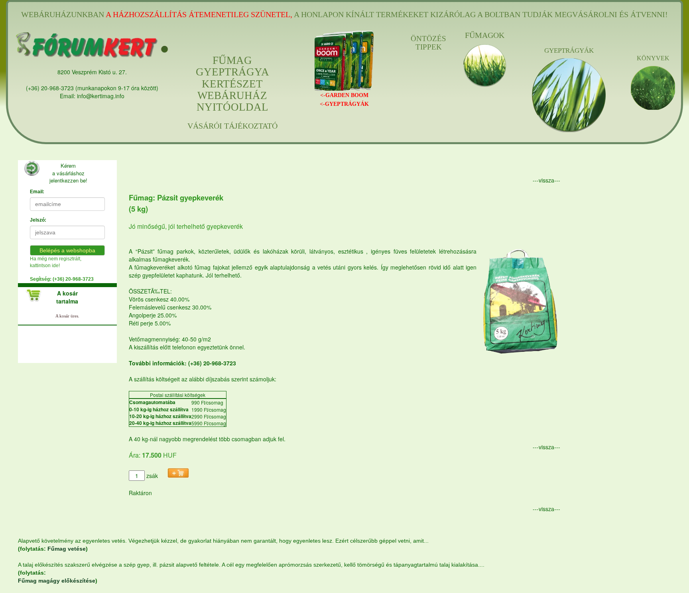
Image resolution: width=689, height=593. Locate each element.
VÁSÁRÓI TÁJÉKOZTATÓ (232, 125)
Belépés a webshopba (67, 250)
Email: (37, 191)
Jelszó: (38, 220)
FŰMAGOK (484, 35)
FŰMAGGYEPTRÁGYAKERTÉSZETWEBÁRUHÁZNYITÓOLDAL (232, 84)
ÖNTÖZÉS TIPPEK (428, 43)
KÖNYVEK (653, 58)
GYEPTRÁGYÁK (569, 50)
